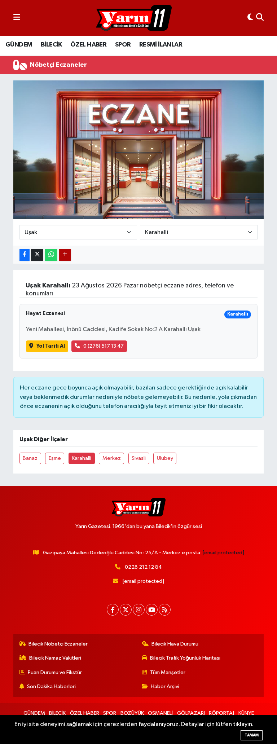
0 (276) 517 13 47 (103, 346)
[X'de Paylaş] (37, 255)
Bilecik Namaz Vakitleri (55, 658)
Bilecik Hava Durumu (174, 644)
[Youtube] (152, 610)
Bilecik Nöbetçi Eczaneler (58, 644)
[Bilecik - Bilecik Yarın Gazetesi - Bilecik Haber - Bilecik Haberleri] (134, 18)
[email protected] (223, 552)
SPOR (123, 44)
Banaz (30, 458)
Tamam (252, 735)
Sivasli (139, 458)
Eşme (55, 458)
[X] (126, 610)
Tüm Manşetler (167, 672)
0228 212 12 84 (143, 567)
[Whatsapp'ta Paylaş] (51, 255)
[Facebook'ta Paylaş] (24, 255)
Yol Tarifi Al (50, 346)
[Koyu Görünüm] (250, 18)
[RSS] (165, 610)
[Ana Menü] (16, 18)
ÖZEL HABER (88, 44)
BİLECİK (51, 44)
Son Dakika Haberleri (51, 686)
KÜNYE (246, 713)
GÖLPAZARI (191, 713)
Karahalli (81, 458)
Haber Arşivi (165, 686)
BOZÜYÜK (132, 713)
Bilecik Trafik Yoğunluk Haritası (185, 658)
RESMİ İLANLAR (160, 44)
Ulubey (165, 458)
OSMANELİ (160, 713)
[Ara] (260, 18)
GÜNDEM (18, 44)
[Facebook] (113, 610)
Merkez (111, 458)
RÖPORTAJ (221, 713)
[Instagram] (139, 610)
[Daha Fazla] (65, 255)
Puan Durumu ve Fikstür (55, 672)
